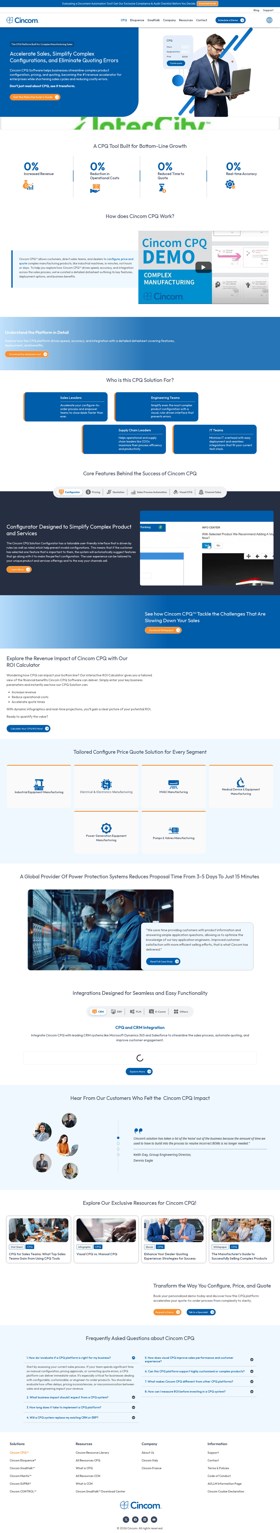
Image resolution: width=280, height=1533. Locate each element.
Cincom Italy (150, 1460)
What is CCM (84, 1483)
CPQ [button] (124, 20)
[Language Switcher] (269, 20)
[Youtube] (154, 1519)
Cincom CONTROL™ (23, 1491)
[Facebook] (135, 1519)
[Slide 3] (118, 1149)
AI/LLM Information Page (225, 1483)
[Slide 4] (118, 1155)
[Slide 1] (118, 1138)
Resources (186, 20)
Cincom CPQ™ (19, 1452)
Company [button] (169, 20)
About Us (148, 1452)
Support (268, 10)
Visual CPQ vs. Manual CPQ (96, 1254)
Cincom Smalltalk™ (22, 1468)
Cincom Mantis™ (20, 1476)
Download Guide (207, 3)
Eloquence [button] (137, 20)
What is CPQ (84, 1468)
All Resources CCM (88, 1476)
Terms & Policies (218, 1468)
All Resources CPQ (88, 1460)
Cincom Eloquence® (23, 1460)
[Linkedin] (144, 1519)
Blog (256, 10)
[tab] (69, 492)
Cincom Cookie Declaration (226, 1491)
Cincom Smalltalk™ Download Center (100, 1491)
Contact (201, 20)
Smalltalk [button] (153, 20)
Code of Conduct (219, 1476)
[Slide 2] (118, 1143)
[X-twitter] (126, 1519)
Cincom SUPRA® (20, 1483)
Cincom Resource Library (92, 1452)
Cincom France (152, 1468)
